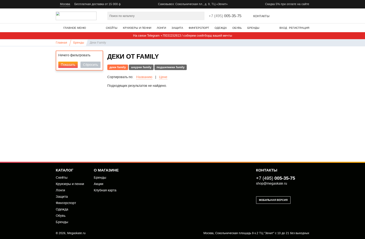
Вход (283, 28)
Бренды (253, 28)
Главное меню (74, 28)
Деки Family (117, 67)
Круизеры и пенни (137, 28)
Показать (68, 64)
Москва (65, 4)
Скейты (111, 28)
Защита (177, 28)
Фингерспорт (199, 28)
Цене (163, 77)
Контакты (261, 16)
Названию (144, 77)
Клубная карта (105, 190)
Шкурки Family (141, 67)
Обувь (237, 28)
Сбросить (90, 64)
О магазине (106, 170)
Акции (98, 184)
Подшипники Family (171, 67)
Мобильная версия (273, 200)
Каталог (64, 170)
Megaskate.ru (76, 233)
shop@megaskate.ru (271, 183)
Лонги (161, 28)
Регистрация (299, 28)
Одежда (221, 28)
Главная (61, 43)
